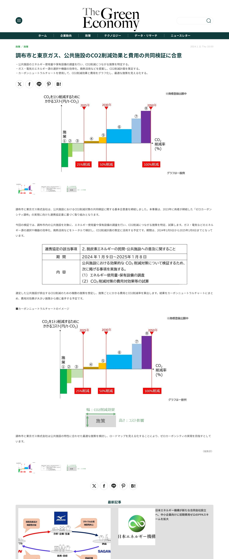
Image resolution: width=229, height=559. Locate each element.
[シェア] (29, 84)
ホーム (42, 35)
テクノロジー (112, 35)
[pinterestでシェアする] (49, 84)
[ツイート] (20, 84)
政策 (88, 35)
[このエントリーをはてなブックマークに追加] (58, 84)
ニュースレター (181, 35)
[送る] (39, 84)
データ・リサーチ (146, 35)
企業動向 (66, 35)
